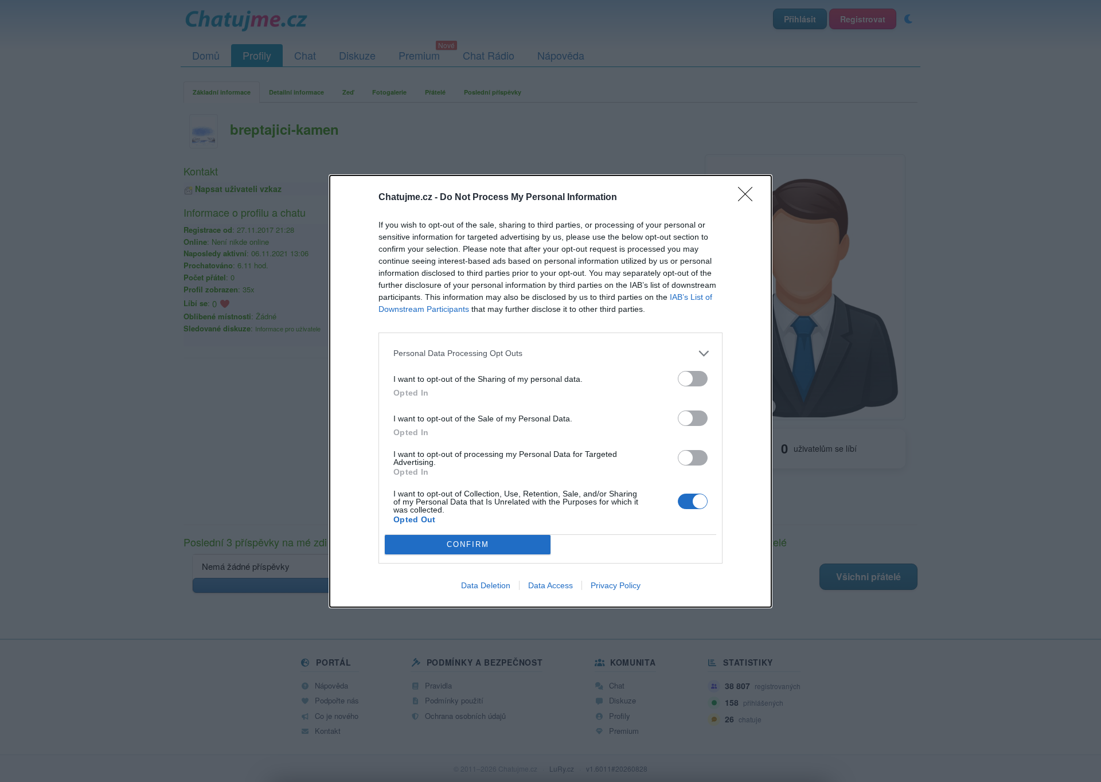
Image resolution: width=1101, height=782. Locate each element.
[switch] (693, 378)
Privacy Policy (616, 585)
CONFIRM (468, 544)
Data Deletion (485, 585)
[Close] (749, 198)
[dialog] (550, 391)
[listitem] (550, 353)
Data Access (550, 585)
